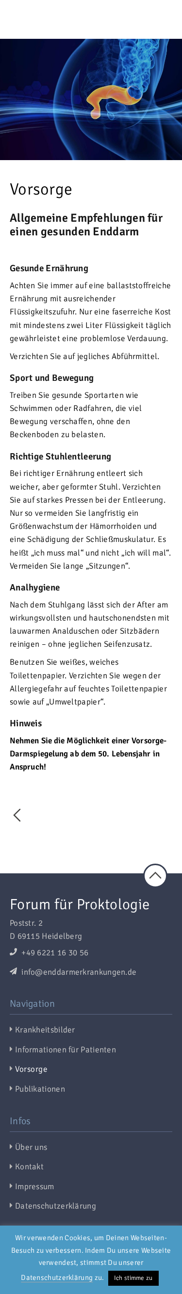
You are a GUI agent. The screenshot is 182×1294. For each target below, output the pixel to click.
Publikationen (40, 1089)
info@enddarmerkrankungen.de (77, 972)
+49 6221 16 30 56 (53, 953)
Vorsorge (31, 1069)
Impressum (34, 1186)
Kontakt (29, 1167)
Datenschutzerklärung (57, 1277)
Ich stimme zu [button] (133, 1278)
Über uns (31, 1147)
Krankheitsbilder (45, 1030)
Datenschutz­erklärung (55, 1206)
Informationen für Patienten (65, 1050)
